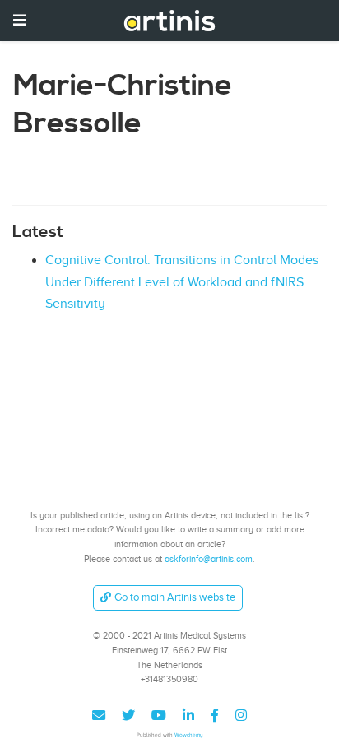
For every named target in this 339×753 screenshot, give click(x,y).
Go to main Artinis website (174, 597)
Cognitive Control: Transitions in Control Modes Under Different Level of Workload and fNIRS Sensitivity (181, 282)
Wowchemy (188, 734)
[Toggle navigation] (19, 20)
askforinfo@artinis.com (209, 559)
